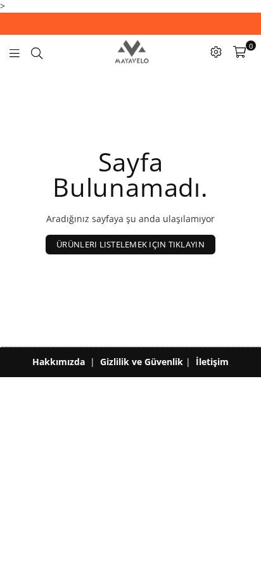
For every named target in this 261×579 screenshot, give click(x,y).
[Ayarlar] (216, 51)
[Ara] (36, 51)
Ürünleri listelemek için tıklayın (130, 244)
